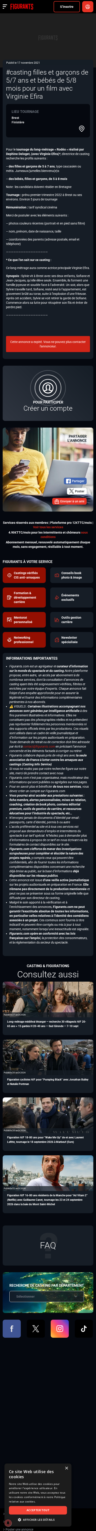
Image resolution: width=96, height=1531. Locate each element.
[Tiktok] (84, 1329)
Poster (79, 491)
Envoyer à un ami (72, 501)
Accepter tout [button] (38, 1510)
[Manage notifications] (8, 1523)
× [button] (66, 1468)
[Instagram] (60, 1329)
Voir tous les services (48, 527)
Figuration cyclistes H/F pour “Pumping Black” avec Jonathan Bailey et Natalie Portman (47, 1082)
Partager (78, 481)
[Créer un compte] (48, 393)
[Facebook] (12, 1329)
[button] (38, 1519)
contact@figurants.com (39, 746)
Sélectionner (25, 1296)
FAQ (48, 1245)
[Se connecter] (87, 6)
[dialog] (37, 1495)
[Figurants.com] (22, 6)
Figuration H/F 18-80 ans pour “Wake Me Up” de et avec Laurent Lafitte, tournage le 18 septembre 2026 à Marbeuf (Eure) (45, 1140)
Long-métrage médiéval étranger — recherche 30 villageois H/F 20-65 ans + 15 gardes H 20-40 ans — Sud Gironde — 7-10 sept (46, 1024)
